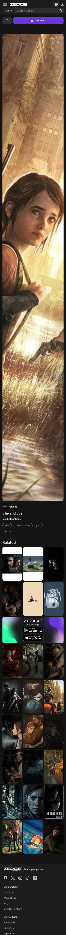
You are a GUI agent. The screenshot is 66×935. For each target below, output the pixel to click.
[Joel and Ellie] (33, 661)
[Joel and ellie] (12, 767)
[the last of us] (12, 661)
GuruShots (9, 928)
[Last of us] (33, 732)
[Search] (61, 10)
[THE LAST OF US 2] (54, 802)
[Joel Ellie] (54, 564)
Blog (6, 903)
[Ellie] (54, 732)
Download (40, 20)
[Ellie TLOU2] (12, 802)
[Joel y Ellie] (12, 599)
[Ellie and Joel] (33, 599)
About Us (8, 892)
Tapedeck (9, 933)
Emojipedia (9, 922)
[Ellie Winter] (54, 599)
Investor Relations (13, 909)
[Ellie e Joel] (33, 697)
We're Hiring (10, 898)
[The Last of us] (12, 564)
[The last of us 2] (54, 697)
